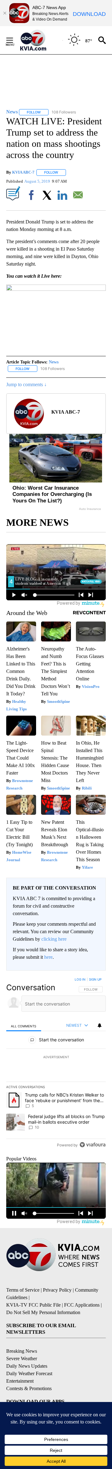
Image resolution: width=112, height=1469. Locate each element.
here (48, 957)
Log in (80, 979)
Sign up (95, 979)
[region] (56, 1063)
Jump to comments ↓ (26, 384)
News (53, 362)
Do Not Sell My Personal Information (43, 1312)
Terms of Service (23, 1290)
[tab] (23, 1025)
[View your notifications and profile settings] (99, 1025)
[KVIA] (40, 40)
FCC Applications (82, 1305)
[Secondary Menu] (14, 40)
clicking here (54, 939)
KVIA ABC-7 (23, 172)
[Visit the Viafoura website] (92, 1144)
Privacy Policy (57, 1290)
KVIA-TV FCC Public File (33, 1305)
